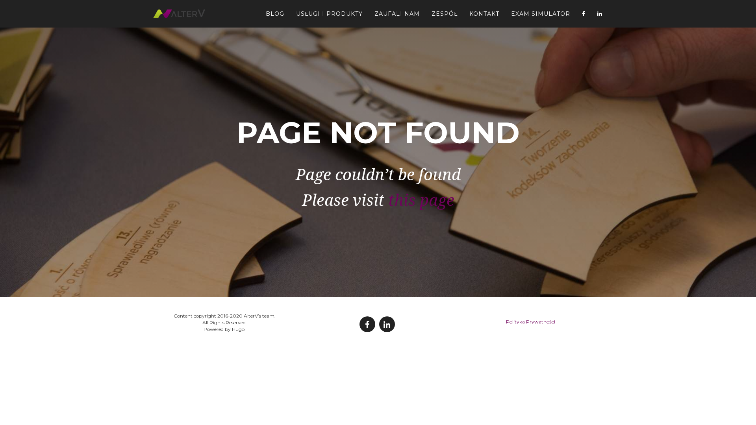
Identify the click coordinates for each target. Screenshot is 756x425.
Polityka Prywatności (530, 322)
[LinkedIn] (599, 14)
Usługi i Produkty (329, 13)
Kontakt (484, 13)
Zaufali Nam (397, 13)
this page (421, 200)
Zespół (445, 13)
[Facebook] (583, 14)
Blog (275, 13)
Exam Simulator (540, 13)
